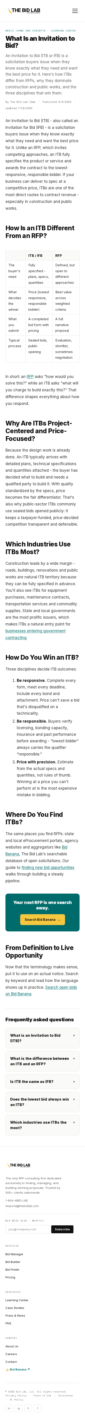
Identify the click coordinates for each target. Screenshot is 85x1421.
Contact (11, 1361)
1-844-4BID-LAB (16, 1200)
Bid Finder (12, 1269)
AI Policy (16, 1399)
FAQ (8, 1323)
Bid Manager (14, 1254)
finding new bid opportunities (48, 867)
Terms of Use (42, 1395)
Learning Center (17, 1300)
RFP (30, 376)
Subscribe (62, 1229)
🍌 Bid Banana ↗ (17, 1369)
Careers (11, 1354)
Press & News (15, 1315)
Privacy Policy (16, 1395)
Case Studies (14, 1308)
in (9, 1408)
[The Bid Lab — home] (23, 11)
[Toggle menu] (75, 11)
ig (18, 1408)
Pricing (10, 1277)
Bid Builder (12, 1262)
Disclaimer (65, 1395)
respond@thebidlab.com (22, 1206)
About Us (11, 1346)
